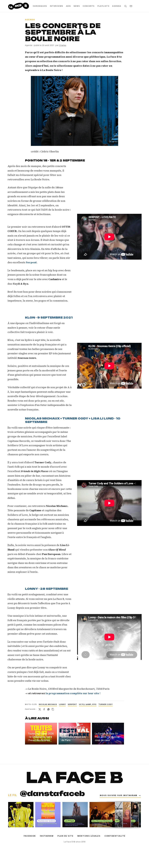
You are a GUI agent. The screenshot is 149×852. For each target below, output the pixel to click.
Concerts (89, 6)
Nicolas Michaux (48, 704)
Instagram (47, 836)
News (77, 6)
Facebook (30, 836)
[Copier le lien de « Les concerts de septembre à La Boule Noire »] (53, 709)
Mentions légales (88, 836)
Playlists (103, 6)
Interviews (56, 6)
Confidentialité (114, 836)
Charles (62, 45)
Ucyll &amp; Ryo (87, 704)
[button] (74, 111)
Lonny (62, 704)
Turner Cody (106, 704)
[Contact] (131, 6)
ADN (68, 6)
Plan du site (65, 836)
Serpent (72, 704)
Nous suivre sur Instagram (120, 795)
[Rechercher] (125, 6)
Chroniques (40, 6)
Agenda (116, 6)
